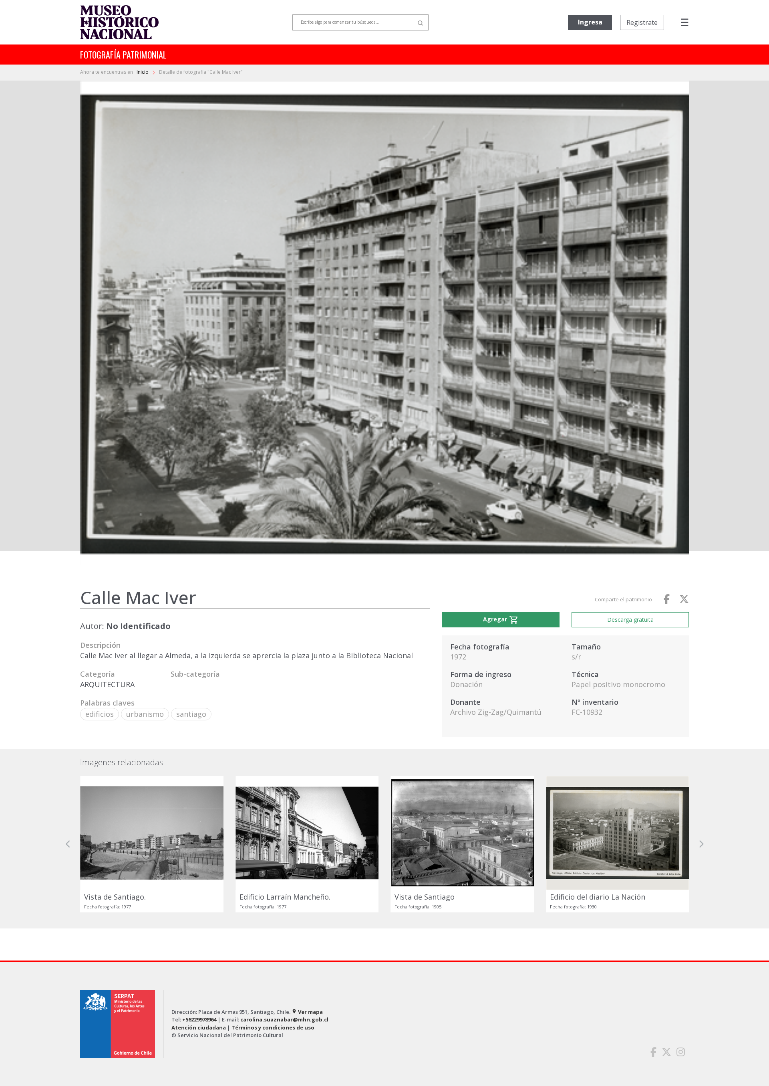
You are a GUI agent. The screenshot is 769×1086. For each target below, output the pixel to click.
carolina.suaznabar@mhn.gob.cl (284, 1019)
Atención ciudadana (198, 1027)
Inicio (143, 72)
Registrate (642, 22)
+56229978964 (199, 1019)
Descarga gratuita (630, 619)
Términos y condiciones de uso (273, 1027)
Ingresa (590, 22)
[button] (68, 844)
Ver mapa (307, 1011)
